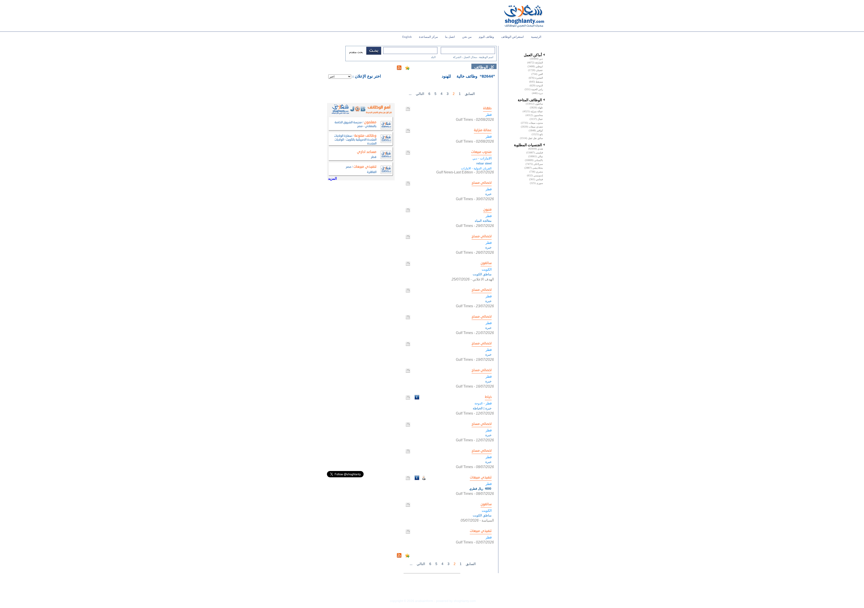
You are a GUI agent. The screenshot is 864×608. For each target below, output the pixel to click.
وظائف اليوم (486, 36)
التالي (420, 94)
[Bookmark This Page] (407, 69)
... (410, 94)
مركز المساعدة (428, 36)
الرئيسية (536, 36)
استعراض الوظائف (512, 36)
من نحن (467, 36)
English (407, 36)
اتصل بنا (450, 36)
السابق (470, 94)
